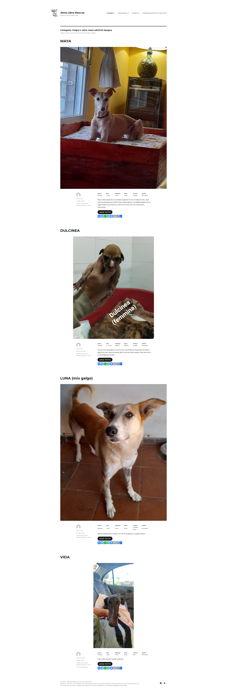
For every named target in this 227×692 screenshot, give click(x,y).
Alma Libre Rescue (72, 12)
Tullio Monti (79, 198)
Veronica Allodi (80, 658)
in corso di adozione (82, 667)
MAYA (65, 41)
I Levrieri (109, 13)
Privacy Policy (123, 685)
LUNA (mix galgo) (76, 378)
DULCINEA (70, 230)
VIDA (65, 557)
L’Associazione (122, 13)
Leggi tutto (105, 212)
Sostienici (135, 13)
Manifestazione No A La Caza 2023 (155, 13)
